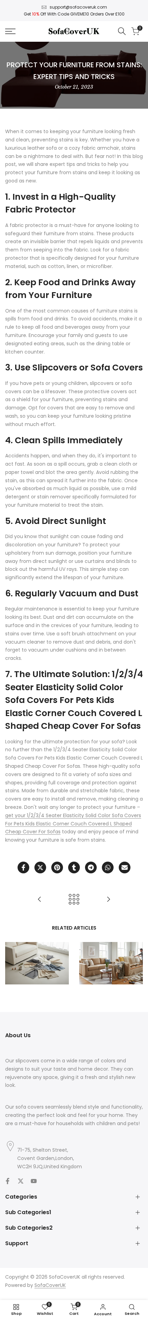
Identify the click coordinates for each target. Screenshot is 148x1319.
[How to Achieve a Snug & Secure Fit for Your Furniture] (108, 899)
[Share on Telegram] (91, 867)
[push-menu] (10, 31)
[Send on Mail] (124, 867)
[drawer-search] (122, 31)
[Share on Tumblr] (74, 867)
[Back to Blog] (74, 899)
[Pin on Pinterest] (57, 867)
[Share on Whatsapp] (108, 867)
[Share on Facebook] (23, 867)
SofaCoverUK (50, 1285)
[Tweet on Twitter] (40, 867)
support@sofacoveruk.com (78, 7)
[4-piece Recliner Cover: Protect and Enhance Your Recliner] (39, 899)
